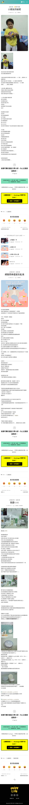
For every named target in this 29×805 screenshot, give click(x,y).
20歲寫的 (19, 12)
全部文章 (11, 6)
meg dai (12, 242)
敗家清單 (21, 505)
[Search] (24, 2)
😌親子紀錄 (17, 6)
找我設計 (18, 181)
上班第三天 (12, 247)
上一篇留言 (15, 415)
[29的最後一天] (4, 241)
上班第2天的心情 (14, 254)
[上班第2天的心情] (4, 255)
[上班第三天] (4, 248)
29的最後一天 (13, 240)
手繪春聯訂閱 (13, 181)
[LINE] (17, 795)
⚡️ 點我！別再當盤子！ (14, 201)
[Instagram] (14, 795)
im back (12, 261)
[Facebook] (12, 795)
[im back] (4, 262)
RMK (6, 530)
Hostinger (10, 187)
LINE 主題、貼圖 (14, 180)
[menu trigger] (26, 2)
